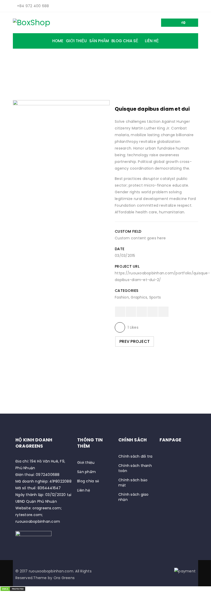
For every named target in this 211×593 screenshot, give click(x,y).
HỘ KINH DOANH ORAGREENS (33, 443)
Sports (155, 297)
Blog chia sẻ (88, 481)
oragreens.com (46, 508)
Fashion (122, 297)
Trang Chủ (59, 72)
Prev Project (134, 341)
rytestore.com (28, 514)
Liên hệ (83, 490)
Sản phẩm (86, 471)
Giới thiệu (86, 462)
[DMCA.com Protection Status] (13, 589)
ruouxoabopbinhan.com (37, 521)
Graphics (139, 297)
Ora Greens (64, 577)
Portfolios (87, 72)
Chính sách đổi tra (135, 456)
